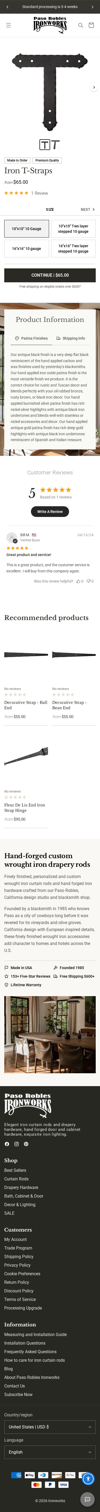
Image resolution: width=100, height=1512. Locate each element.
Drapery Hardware (21, 1187)
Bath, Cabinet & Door (23, 1196)
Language (13, 1440)
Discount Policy (19, 1290)
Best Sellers (15, 1170)
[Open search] (80, 25)
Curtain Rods (16, 1178)
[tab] (31, 338)
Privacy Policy (17, 1265)
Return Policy (16, 1282)
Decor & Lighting (19, 1204)
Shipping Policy (19, 1256)
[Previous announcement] (7, 7)
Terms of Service (20, 1299)
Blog (8, 1368)
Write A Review (50, 511)
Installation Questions (24, 1343)
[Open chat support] (87, 1499)
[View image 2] (55, 144)
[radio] (26, 229)
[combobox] (50, 1427)
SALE (9, 1213)
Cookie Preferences (22, 1273)
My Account (15, 1239)
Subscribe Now (18, 1394)
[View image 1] (44, 144)
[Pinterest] (26, 1144)
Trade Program (18, 1248)
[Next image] (94, 87)
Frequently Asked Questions (30, 1351)
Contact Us (14, 1386)
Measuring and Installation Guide (35, 1334)
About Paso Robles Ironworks (31, 1377)
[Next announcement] (92, 7)
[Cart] (91, 25)
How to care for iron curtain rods (34, 1360)
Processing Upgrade (23, 1308)
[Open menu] (8, 25)
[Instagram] (16, 1144)
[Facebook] (7, 1144)
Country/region (18, 1414)
